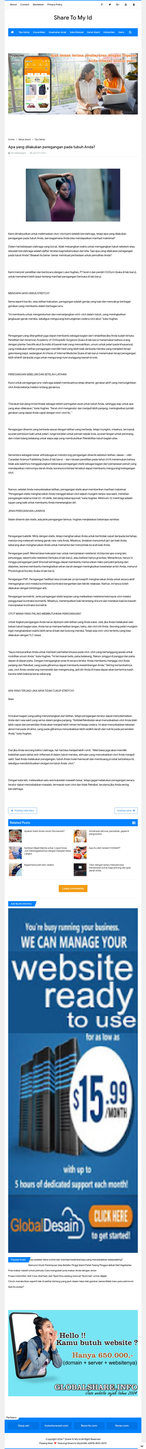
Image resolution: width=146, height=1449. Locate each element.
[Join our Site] (134, 5)
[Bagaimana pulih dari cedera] (40, 862)
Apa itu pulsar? (16, 1286)
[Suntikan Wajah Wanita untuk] (40, 845)
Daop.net (23, 1425)
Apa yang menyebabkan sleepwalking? (102, 1259)
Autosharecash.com (56, 1425)
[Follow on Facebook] (102, 5)
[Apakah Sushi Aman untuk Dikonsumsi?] (40, 828)
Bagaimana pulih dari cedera (39, 864)
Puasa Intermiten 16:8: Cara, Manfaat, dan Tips (32, 1276)
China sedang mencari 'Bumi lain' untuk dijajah (82, 1276)
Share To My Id (73, 1439)
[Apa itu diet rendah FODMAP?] (105, 845)
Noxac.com (122, 1425)
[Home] (12, 32)
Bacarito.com (89, 1425)
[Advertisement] (73, 44)
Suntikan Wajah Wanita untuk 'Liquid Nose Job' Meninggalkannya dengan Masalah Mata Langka (47, 850)
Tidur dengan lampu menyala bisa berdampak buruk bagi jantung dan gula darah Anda (110, 867)
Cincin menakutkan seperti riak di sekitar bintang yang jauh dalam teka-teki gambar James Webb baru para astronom (71, 1281)
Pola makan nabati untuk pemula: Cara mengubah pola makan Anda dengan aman (52, 1270)
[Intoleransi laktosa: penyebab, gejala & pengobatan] (105, 828)
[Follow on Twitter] (110, 5)
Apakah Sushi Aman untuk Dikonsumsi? (44, 831)
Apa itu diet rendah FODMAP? (104, 847)
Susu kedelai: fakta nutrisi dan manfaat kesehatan (54, 1259)
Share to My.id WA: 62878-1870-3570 (87, 1443)
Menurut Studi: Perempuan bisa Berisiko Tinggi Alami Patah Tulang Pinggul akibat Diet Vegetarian (80, 1265)
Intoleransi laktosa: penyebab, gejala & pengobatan (109, 832)
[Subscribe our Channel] (126, 5)
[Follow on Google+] (118, 5)
